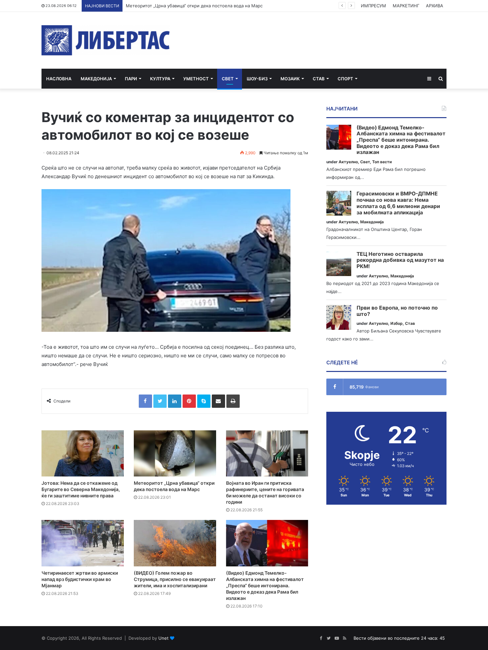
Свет (228, 78)
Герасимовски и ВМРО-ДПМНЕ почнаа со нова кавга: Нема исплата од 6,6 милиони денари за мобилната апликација (398, 203)
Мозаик (290, 78)
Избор (396, 323)
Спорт (345, 78)
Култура (160, 78)
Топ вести (382, 161)
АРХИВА (434, 5)
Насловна (58, 78)
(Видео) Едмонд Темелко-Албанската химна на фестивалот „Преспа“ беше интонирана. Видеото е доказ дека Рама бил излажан (265, 585)
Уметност (196, 78)
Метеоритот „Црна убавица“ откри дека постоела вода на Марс (194, 5)
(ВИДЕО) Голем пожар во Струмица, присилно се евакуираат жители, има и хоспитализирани (175, 579)
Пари (131, 78)
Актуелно (348, 161)
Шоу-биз (257, 78)
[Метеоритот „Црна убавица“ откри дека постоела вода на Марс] (175, 453)
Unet (163, 638)
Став (319, 78)
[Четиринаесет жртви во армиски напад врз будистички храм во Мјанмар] (82, 543)
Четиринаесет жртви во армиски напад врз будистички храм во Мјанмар (79, 579)
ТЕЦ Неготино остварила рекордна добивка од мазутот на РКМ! (400, 260)
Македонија (96, 78)
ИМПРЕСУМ (373, 5)
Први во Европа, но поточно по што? (397, 311)
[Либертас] (105, 40)
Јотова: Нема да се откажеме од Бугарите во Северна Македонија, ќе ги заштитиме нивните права (80, 489)
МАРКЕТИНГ (406, 5)
